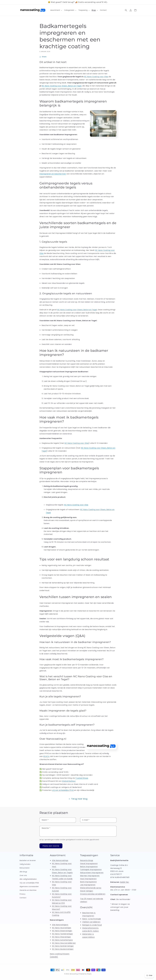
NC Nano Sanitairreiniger (63, 946)
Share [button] (44, 57)
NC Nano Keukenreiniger (63, 949)
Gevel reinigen (86, 891)
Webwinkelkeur (69, 781)
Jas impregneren (87, 885)
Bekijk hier (124, 882)
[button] (56, 10)
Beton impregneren (89, 866)
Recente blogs (86, 860)
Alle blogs (23, 872)
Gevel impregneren (89, 863)
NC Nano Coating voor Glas (76, 443)
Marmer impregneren (90, 875)
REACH (46, 756)
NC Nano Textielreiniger (62, 934)
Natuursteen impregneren (91, 872)
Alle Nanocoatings (60, 860)
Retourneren (25, 868)
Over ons (23, 875)
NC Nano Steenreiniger (62, 931)
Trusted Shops (81, 778)
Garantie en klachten (28, 890)
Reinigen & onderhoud (92, 925)
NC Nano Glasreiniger (61, 937)
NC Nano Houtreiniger (61, 928)
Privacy (22, 894)
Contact (23, 898)
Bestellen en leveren (28, 860)
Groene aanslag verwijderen (92, 894)
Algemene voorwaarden (29, 886)
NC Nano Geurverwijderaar (64, 943)
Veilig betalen (25, 864)
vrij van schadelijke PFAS (63, 790)
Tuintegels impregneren (91, 869)
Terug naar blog (79, 798)
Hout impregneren (88, 879)
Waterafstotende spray (90, 888)
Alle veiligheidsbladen (28, 879)
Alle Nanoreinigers (60, 925)
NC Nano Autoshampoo (62, 940)
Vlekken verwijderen (91, 922)
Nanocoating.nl (74, 974)
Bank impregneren (88, 882)
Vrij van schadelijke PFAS (29, 883)
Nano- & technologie (91, 919)
